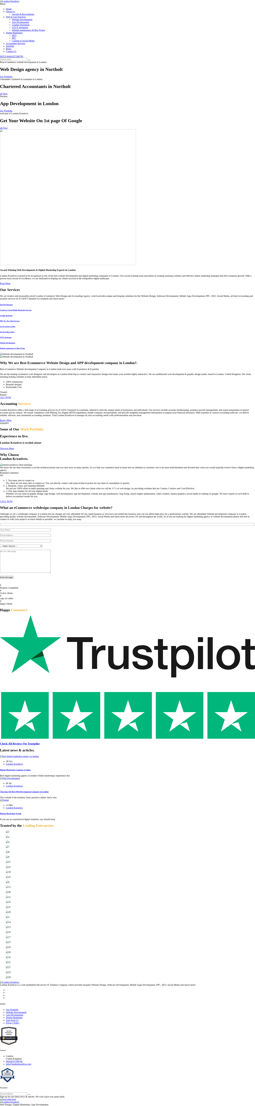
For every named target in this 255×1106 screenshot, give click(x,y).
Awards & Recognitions (23, 14)
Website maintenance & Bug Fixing (28, 30)
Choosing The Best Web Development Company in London (24, 792)
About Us (10, 11)
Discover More (7, 448)
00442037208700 (14, 1061)
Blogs (8, 48)
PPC (14, 38)
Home (9, 9)
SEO (14, 35)
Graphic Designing (21, 25)
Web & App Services (16, 17)
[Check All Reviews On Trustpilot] (127, 738)
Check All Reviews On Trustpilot (20, 743)
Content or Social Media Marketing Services (16, 310)
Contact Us (11, 51)
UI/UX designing (20, 27)
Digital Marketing (14, 33)
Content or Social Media (23, 41)
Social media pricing (7, 332)
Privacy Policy (12, 1023)
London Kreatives (14, 764)
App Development (20, 22)
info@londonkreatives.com (18, 1064)
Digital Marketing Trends (10, 813)
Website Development (22, 19)
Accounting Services (15, 43)
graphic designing (6, 315)
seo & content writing (7, 326)
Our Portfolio (12, 1009)
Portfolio (10, 46)
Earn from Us (12, 1020)
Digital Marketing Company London (15, 770)
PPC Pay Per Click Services (10, 321)
